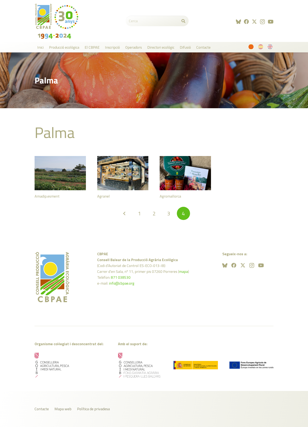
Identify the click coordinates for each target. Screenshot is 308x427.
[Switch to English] (271, 48)
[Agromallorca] (185, 173)
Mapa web (62, 409)
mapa (183, 271)
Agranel (103, 196)
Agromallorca (170, 196)
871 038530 (121, 277)
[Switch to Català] (251, 48)
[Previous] (124, 213)
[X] (254, 21)
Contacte (42, 409)
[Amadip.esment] (60, 173)
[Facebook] (246, 21)
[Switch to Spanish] (261, 48)
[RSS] (238, 21)
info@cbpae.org (121, 283)
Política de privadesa (93, 409)
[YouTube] (270, 21)
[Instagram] (262, 21)
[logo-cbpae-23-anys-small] (57, 21)
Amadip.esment (47, 196)
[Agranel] (123, 173)
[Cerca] (183, 21)
